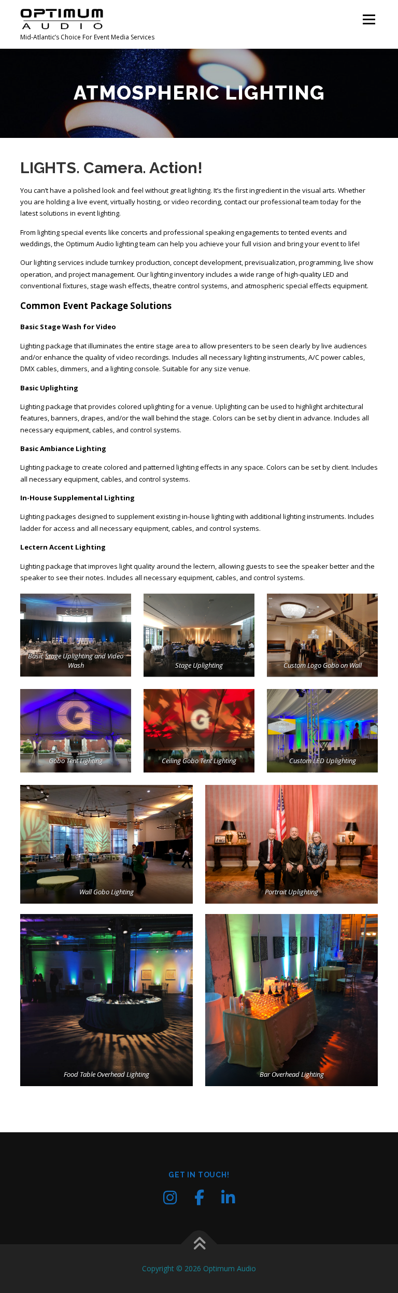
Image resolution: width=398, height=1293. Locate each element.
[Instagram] (170, 1197)
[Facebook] (199, 1197)
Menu (369, 19)
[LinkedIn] (228, 1197)
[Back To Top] (199, 1244)
